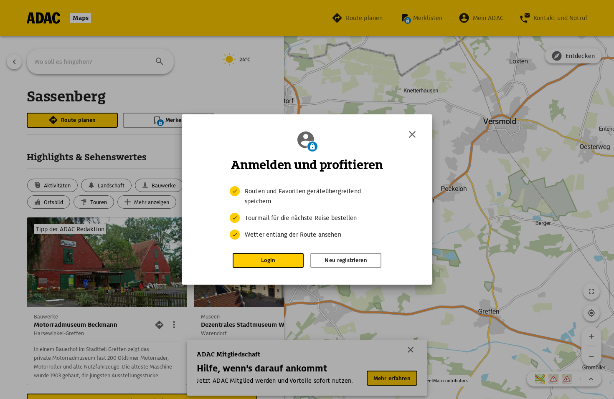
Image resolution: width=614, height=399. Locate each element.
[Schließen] (412, 134)
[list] (307, 213)
